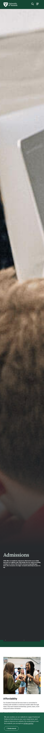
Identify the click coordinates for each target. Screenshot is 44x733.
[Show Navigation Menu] (37, 3)
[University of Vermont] (10, 6)
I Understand (11, 728)
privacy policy (28, 723)
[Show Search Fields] (32, 3)
